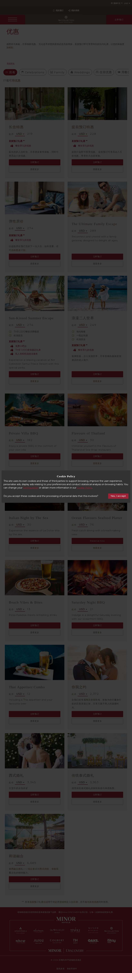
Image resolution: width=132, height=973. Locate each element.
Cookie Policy (84, 487)
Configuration (30, 487)
